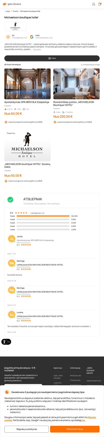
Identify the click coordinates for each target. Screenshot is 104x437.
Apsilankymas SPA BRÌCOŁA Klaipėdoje (35, 240)
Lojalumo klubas (57, 384)
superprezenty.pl (94, 380)
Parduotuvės (75, 375)
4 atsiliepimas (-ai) (20, 38)
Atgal (8, 11)
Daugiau (37, 49)
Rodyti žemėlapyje (14, 65)
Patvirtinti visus (75, 429)
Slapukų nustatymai (26, 429)
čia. (83, 420)
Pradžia (15, 11)
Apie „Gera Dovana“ (58, 376)
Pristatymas (75, 380)
